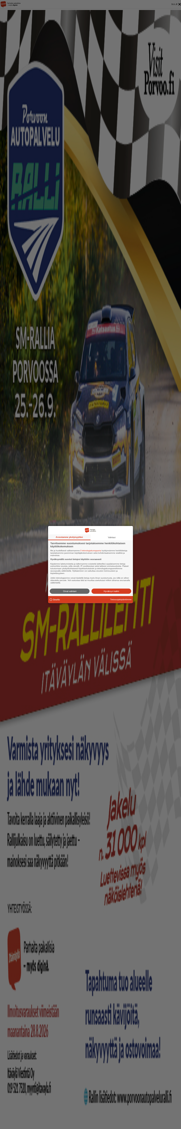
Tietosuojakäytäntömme (121, 599)
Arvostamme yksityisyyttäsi (69, 537)
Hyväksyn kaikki (111, 591)
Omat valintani (69, 591)
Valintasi (112, 537)
